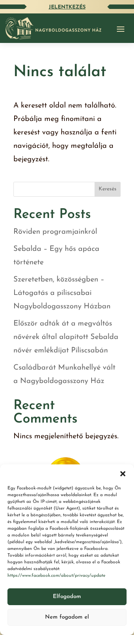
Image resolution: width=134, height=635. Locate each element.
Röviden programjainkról (55, 232)
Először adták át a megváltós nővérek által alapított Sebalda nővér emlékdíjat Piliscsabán (65, 337)
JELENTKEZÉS (67, 7)
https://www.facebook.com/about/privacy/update (56, 575)
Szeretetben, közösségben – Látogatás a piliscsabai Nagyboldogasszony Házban (62, 293)
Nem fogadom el (67, 617)
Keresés (108, 189)
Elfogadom (67, 597)
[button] (123, 473)
